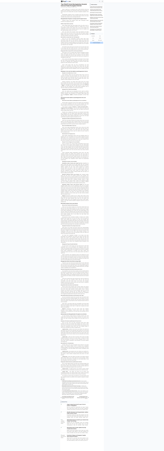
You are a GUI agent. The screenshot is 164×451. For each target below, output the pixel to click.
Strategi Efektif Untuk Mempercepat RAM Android (82, 397)
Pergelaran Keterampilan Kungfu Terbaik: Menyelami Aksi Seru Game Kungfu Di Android (96, 10)
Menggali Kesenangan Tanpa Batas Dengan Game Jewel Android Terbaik (96, 15)
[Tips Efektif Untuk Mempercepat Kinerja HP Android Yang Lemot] (61, 397)
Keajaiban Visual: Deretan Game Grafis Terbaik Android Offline (96, 18)
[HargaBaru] (66, 1)
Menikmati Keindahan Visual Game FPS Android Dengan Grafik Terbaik (96, 21)
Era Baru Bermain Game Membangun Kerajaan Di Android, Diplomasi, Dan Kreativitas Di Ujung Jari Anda (96, 7)
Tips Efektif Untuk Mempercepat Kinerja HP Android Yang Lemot (68, 397)
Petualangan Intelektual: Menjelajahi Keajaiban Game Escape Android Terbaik (96, 24)
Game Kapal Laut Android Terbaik (95, 12)
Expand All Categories (96, 42)
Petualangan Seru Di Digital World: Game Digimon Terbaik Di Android (96, 30)
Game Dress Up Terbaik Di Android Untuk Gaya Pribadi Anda (96, 27)
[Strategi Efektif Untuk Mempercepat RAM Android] (88, 397)
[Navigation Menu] (102, 1)
